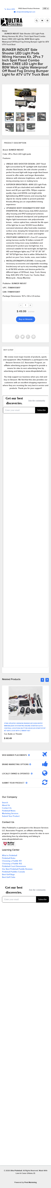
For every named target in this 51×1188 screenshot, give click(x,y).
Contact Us (7, 808)
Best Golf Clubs (8, 877)
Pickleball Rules (8, 858)
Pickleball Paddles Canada (13, 872)
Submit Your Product (10, 816)
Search (5, 803)
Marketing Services (10, 813)
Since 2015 (11, 9)
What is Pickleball (9, 855)
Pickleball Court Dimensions (14, 866)
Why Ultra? (8, 350)
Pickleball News (9, 811)
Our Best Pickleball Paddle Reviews (17, 869)
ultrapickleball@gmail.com (25, 12)
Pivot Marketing (30, 1182)
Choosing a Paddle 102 (12, 864)
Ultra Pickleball (16, 1171)
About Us (6, 805)
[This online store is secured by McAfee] (9, 844)
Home (4, 31)
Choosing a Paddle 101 (11, 861)
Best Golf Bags (8, 875)
